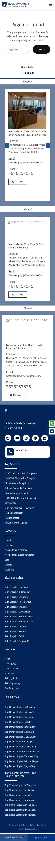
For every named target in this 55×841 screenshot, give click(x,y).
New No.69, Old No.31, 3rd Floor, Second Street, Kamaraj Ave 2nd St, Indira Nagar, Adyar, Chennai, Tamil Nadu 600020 (26, 362)
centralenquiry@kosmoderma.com (25, 162)
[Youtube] (17, 438)
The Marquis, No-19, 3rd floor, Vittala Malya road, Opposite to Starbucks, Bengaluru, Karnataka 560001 (26, 148)
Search (41, 49)
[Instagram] (26, 438)
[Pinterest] (35, 438)
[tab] (27, 81)
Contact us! (22, 449)
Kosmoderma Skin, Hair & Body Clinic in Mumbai (26, 246)
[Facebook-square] (8, 438)
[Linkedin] (44, 438)
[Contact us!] (10, 451)
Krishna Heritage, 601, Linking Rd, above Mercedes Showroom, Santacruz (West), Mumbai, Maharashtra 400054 (27, 261)
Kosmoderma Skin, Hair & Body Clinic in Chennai (24, 346)
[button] (51, 5)
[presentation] (7, 145)
